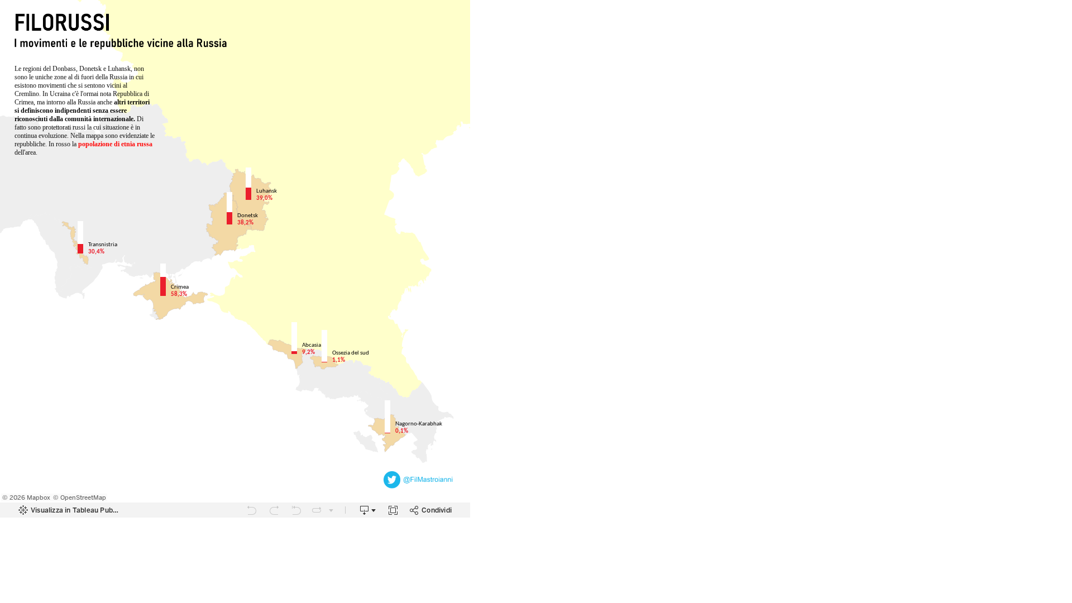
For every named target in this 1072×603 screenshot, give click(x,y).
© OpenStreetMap (79, 497)
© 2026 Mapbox (26, 497)
